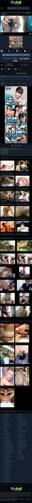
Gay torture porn (20, 449)
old (18, 173)
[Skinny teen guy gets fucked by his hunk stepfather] (7, 170)
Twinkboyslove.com (7, 447)
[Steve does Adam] (22, 342)
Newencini (19, 148)
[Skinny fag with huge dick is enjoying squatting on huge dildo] (7, 201)
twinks (27, 188)
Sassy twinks (20, 458)
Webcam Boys (4, 85)
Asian (7, 83)
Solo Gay (5, 219)
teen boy (3, 173)
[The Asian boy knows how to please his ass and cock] (22, 201)
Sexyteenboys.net (21, 435)
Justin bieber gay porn (8, 461)
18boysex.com (6, 476)
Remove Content (7, 500)
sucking (24, 204)
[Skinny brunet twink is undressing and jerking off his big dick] (22, 170)
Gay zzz (19, 415)
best (27, 204)
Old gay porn (6, 454)
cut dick (2, 80)
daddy (11, 173)
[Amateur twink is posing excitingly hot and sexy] (7, 406)
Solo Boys (18, 83)
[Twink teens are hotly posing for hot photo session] (22, 385)
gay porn (27, 173)
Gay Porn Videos (20, 447)
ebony (13, 219)
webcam (11, 79)
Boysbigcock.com (7, 465)
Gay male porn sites (7, 449)
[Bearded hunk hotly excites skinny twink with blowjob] (7, 186)
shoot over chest (21, 79)
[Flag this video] (22, 65)
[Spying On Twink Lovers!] (22, 363)
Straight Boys (24, 83)
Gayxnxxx (19, 426)
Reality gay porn (6, 440)
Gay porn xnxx (6, 438)
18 (17, 173)
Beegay (18, 454)
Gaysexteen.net (6, 474)
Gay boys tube (6, 426)
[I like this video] (2, 65)
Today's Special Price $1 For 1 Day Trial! (17, 55)
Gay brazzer (5, 463)
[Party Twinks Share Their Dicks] (7, 363)
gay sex (22, 234)
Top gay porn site (21, 422)
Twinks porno (6, 424)
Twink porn (5, 435)
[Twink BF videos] (16, 47)
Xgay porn (5, 419)
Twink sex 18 (20, 456)
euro (29, 188)
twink (20, 234)
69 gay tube (5, 433)
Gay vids (19, 417)
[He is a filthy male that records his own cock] (7, 216)
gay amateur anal (9, 204)
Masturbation (12, 83)
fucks (14, 173)
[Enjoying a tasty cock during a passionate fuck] (7, 231)
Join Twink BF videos (16, 59)
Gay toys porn (20, 438)
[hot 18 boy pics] (7, 342)
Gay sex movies (20, 442)
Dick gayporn (6, 470)
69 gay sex (5, 431)
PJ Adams (4, 234)
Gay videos (5, 422)
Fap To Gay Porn (20, 419)
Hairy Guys (10, 188)
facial (11, 234)
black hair (28, 79)
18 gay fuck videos (21, 440)
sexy (15, 79)
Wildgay (19, 451)
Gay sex (4, 428)
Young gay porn (6, 456)
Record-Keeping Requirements (13, 499)
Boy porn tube (6, 481)
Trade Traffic (28, 499)
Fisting (24, 188)
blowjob (21, 204)
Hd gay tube (5, 415)
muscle (8, 173)
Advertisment (22, 499)
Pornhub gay (6, 458)
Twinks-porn (6, 479)
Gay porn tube (6, 442)
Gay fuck (19, 433)
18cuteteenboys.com (22, 424)
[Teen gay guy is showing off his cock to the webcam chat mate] (22, 231)
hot (4, 79)
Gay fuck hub (6, 417)
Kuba (7, 234)
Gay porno (19, 428)
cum (20, 173)
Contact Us (13, 500)
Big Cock (5, 188)
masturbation (9, 219)
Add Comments (18, 145)
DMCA (1, 500)
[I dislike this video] (17, 65)
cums (7, 79)
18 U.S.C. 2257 (3, 499)
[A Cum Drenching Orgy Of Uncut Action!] (7, 385)
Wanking (28, 219)
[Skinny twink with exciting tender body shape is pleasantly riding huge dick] (22, 186)
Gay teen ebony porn (7, 444)
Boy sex (5, 472)
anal (3, 188)
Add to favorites (23, 73)
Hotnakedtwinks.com (8, 451)
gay (2, 219)
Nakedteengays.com (21, 444)
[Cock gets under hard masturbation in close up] (22, 216)
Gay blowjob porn (21, 431)
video (27, 234)
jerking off (24, 173)
